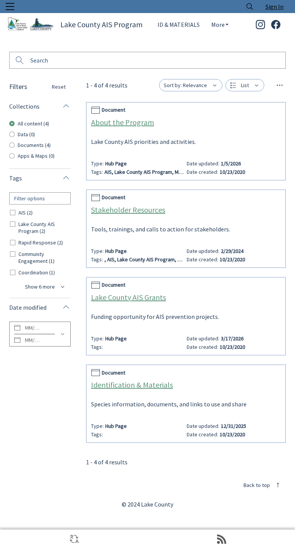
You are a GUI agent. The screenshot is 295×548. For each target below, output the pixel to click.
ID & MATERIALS (178, 24)
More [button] (218, 24)
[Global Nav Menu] (10, 6)
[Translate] (74, 539)
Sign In (274, 6)
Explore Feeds (221, 539)
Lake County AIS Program (101, 24)
